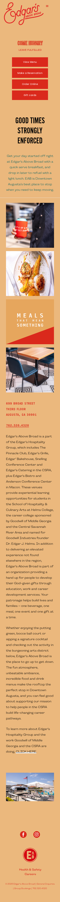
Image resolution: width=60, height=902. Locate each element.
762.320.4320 (17, 425)
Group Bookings (22, 888)
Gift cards (30, 95)
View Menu (30, 62)
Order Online (30, 84)
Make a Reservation (30, 73)
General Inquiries (46, 884)
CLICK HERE (26, 751)
